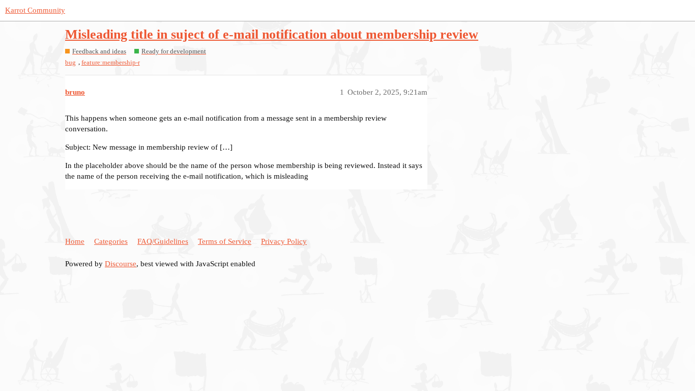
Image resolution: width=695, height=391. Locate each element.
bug (70, 62)
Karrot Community (35, 10)
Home (74, 241)
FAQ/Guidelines (162, 241)
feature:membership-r (110, 62)
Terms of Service (224, 241)
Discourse (120, 264)
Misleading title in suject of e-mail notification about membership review (271, 34)
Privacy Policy (284, 241)
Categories (111, 241)
